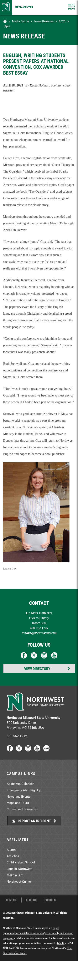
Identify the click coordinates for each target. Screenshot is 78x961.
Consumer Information (22, 809)
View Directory (37, 668)
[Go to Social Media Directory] (46, 750)
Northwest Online (19, 881)
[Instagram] (28, 750)
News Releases (44, 21)
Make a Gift (15, 875)
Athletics (13, 856)
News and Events (19, 796)
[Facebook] (10, 750)
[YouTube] (37, 750)
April (7, 26)
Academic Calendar (20, 784)
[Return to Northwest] (6, 7)
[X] (19, 750)
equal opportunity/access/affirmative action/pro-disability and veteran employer (38, 933)
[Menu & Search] (71, 7)
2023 (62, 21)
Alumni (11, 850)
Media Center (24, 7)
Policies (50, 900)
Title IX (60, 943)
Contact (12, 900)
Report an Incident (34, 820)
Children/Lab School (21, 862)
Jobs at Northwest (19, 869)
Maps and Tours (18, 803)
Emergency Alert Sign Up (24, 790)
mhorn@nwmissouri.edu (39, 633)
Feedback (31, 900)
